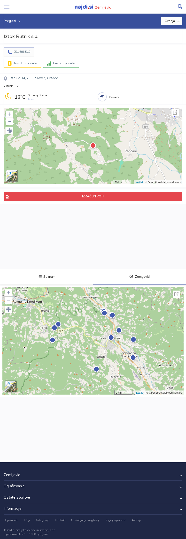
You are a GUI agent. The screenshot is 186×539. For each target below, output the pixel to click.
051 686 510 (22, 52)
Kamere (114, 97)
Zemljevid (142, 276)
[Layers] (12, 176)
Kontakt (60, 520)
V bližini (9, 86)
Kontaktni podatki (25, 63)
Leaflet (139, 182)
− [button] (9, 121)
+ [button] (9, 114)
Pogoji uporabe (115, 520)
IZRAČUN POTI (93, 196)
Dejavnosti (11, 520)
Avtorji (136, 520)
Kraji (27, 520)
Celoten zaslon (175, 112)
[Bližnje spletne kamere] (102, 96)
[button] (9, 130)
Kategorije (42, 520)
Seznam (49, 276)
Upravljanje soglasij (85, 520)
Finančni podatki (64, 63)
